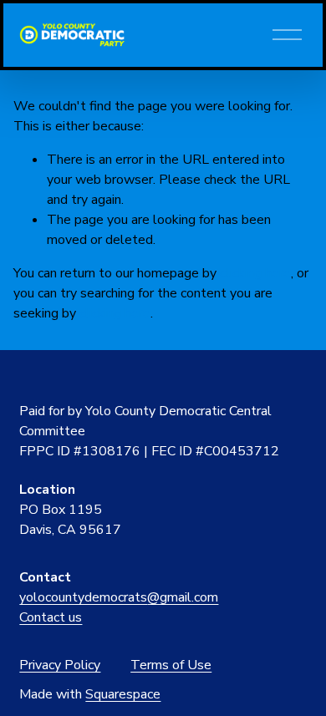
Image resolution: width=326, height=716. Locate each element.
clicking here (255, 273)
